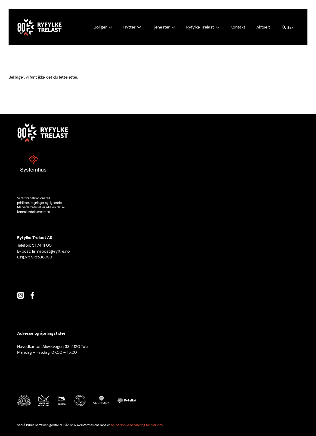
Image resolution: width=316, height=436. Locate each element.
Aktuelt (263, 27)
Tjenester (161, 27)
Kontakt (237, 27)
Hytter (129, 27)
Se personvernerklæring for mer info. (137, 425)
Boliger (100, 27)
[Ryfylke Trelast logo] (39, 27)
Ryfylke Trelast (200, 27)
